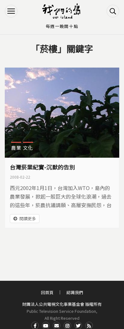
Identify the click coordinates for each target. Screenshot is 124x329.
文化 (28, 147)
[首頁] (62, 11)
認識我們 (74, 292)
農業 (16, 147)
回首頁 (47, 292)
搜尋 (113, 11)
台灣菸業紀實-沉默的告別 (42, 167)
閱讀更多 (27, 218)
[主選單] (11, 11)
